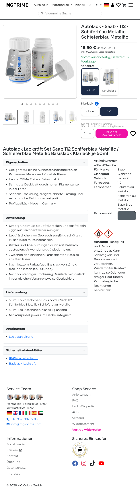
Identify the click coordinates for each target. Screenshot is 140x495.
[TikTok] (93, 463)
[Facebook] (75, 463)
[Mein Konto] (112, 5)
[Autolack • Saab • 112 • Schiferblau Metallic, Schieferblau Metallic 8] (53, 104)
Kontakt (12, 456)
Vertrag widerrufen (86, 429)
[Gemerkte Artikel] (118, 5)
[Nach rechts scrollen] (90, 4)
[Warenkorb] (124, 5)
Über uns (13, 462)
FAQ (75, 400)
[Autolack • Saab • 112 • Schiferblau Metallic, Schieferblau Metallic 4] (35, 104)
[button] (40, 61)
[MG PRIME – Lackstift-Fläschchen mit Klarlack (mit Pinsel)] (74, 117)
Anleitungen (81, 394)
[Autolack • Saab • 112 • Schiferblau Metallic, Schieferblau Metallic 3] (31, 104)
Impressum (15, 473)
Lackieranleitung (21, 336)
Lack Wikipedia (83, 406)
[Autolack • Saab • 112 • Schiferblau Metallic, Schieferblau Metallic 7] (48, 104)
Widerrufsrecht (83, 424)
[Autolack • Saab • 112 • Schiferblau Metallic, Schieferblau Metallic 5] (40, 104)
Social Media (16, 444)
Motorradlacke (61, 5)
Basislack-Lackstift (22, 363)
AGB (75, 412)
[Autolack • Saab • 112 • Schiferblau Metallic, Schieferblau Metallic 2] (27, 104)
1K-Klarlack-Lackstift (23, 358)
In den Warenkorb (112, 133)
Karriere (12, 450)
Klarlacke (81, 5)
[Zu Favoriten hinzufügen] (133, 133)
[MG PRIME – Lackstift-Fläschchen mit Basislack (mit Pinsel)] (58, 117)
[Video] (57, 104)
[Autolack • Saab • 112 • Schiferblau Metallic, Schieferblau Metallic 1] (22, 104)
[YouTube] (101, 463)
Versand (78, 418)
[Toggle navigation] (130, 4)
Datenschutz (16, 467)
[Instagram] (84, 463)
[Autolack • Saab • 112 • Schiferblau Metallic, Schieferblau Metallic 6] (44, 104)
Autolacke (41, 5)
